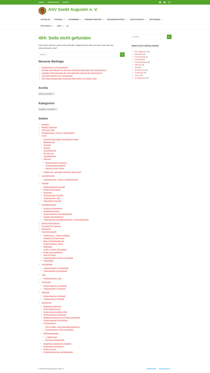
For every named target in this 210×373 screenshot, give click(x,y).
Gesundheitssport (116, 19)
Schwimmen (73, 19)
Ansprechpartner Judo (52, 278)
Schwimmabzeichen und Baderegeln (58, 352)
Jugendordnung (49, 151)
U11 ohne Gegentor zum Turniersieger (57, 76)
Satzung (46, 148)
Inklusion (47, 159)
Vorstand (47, 145)
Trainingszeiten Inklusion (55, 165)
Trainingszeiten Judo (51, 198)
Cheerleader (48, 261)
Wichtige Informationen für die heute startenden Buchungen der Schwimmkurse (74, 70)
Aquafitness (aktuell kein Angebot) (57, 344)
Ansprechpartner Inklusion (56, 163)
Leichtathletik (137, 19)
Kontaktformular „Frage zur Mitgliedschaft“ (60, 180)
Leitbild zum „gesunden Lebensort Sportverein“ (62, 172)
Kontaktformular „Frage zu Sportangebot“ (58, 133)
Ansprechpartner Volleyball (54, 296)
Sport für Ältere (49, 255)
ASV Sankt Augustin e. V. (73, 9)
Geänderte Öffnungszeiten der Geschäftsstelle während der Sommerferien (72, 73)
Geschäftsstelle (48, 176)
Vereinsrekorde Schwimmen (54, 315)
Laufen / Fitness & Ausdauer (55, 249)
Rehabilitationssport (51, 211)
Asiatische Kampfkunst (52, 208)
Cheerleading (140, 57)
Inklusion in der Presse (54, 168)
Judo (59, 26)
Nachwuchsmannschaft (54, 340)
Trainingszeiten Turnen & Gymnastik (58, 258)
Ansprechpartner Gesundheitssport (57, 214)
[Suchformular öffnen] (67, 26)
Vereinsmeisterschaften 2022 (55, 312)
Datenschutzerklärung (51, 223)
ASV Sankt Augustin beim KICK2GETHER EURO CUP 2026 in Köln (69, 79)
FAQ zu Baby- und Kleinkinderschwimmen (62, 327)
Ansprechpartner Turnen (53, 244)
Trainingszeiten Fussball (53, 195)
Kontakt (66, 2)
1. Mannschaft (51, 337)
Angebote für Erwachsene (53, 238)
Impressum (46, 229)
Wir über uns (48, 153)
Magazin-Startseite (49, 127)
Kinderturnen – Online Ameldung (56, 236)
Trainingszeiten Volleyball (53, 299)
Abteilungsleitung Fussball (54, 187)
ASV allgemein (140, 52)
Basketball (47, 247)
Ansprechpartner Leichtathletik (55, 268)
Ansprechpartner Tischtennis (55, 286)
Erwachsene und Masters (53, 346)
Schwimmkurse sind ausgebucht (55, 67)
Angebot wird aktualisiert (53, 217)
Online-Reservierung (51, 309)
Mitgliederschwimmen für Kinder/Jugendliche (61, 318)
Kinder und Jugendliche (52, 252)
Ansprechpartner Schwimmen (55, 320)
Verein (40, 2)
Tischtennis (154, 19)
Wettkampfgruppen (51, 333)
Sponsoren (47, 193)
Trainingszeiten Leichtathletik (55, 271)
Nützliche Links (49, 349)
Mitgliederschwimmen (52, 306)
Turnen (137, 75)
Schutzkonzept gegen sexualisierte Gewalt (60, 139)
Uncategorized (140, 78)
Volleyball (45, 26)
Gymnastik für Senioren (51, 226)
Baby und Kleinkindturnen (53, 241)
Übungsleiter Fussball (52, 201)
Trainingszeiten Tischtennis (54, 289)
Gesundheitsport (141, 62)
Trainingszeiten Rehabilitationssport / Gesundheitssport (66, 220)
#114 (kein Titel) (48, 130)
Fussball (58, 19)
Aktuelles (45, 19)
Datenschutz (164, 369)
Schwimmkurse (49, 323)
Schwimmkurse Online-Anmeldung (59, 330)
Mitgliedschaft (53, 2)
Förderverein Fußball (51, 190)
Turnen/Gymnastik (93, 19)
